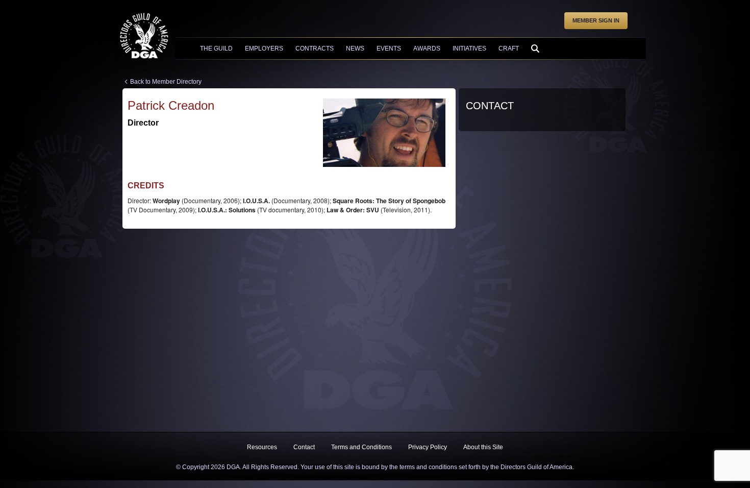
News (355, 48)
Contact (304, 447)
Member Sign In (595, 20)
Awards (426, 48)
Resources (262, 447)
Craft (508, 48)
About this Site (483, 447)
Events (389, 48)
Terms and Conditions (361, 447)
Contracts (314, 48)
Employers (264, 48)
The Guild (216, 48)
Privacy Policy (427, 447)
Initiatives (469, 48)
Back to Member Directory (166, 81)
